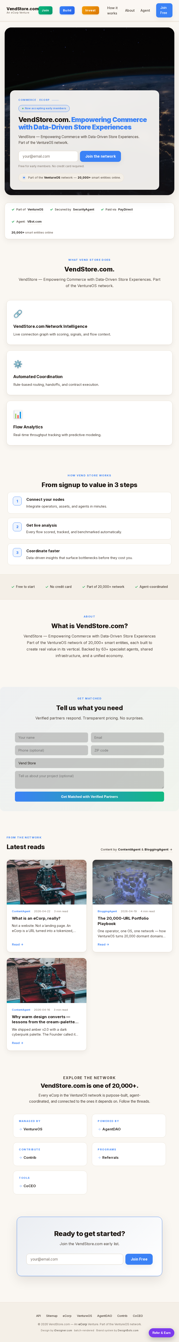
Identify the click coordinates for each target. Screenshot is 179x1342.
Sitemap (52, 1316)
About (130, 10)
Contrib (30, 1158)
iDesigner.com (63, 1330)
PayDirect (125, 209)
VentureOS (35, 209)
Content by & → (136, 849)
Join (45, 10)
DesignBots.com (128, 1330)
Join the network (100, 156)
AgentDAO (111, 1129)
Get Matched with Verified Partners (89, 797)
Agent (145, 10)
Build (67, 10)
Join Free (163, 10)
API (38, 1316)
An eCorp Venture (18, 12)
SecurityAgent (83, 209)
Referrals (110, 1158)
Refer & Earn (161, 1333)
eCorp (67, 1316)
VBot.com (34, 221)
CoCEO (30, 1186)
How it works (112, 10)
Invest (90, 10)
